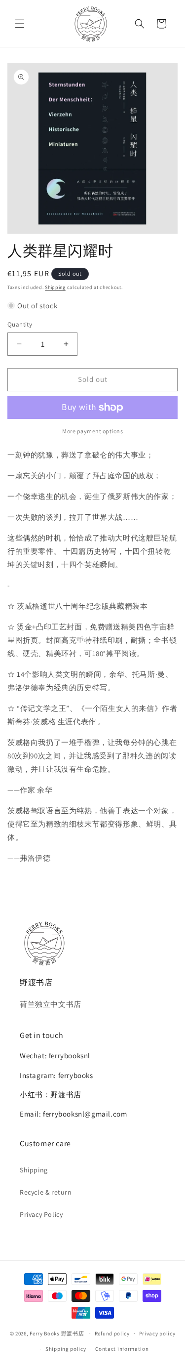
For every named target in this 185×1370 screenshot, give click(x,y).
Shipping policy (65, 1348)
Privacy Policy (41, 1214)
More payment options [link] (92, 431)
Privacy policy (157, 1333)
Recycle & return (46, 1192)
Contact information (121, 1348)
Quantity (19, 324)
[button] (20, 24)
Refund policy (112, 1333)
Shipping (55, 287)
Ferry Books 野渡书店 (57, 1333)
